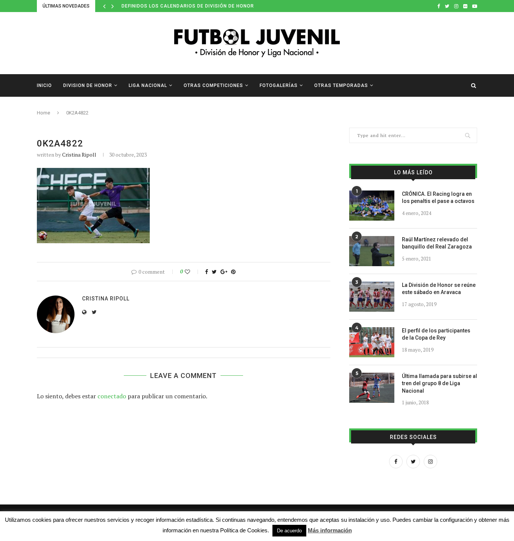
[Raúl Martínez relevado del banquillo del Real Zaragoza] (371, 251)
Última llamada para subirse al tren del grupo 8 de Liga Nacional (439, 383)
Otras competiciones (213, 85)
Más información (330, 530)
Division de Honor (87, 85)
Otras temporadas (341, 85)
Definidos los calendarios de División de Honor (188, 6)
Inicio (44, 85)
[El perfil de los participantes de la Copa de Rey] (371, 342)
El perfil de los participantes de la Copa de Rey (436, 334)
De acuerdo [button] (289, 530)
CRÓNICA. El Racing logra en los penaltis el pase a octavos (438, 197)
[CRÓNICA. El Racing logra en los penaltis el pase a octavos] (371, 205)
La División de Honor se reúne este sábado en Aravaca (439, 289)
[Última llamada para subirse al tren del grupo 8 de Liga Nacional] (371, 388)
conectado (111, 396)
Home (43, 113)
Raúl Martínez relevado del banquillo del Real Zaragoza (437, 243)
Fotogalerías (279, 85)
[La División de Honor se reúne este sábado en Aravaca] (371, 297)
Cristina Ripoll (79, 154)
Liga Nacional (148, 85)
